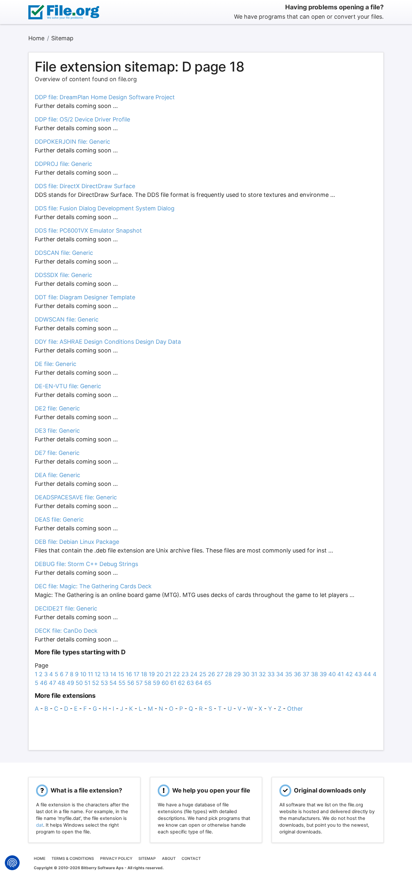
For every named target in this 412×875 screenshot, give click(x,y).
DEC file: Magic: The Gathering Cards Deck (93, 586)
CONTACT (191, 858)
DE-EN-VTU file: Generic (68, 386)
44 (367, 674)
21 (168, 674)
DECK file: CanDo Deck (66, 630)
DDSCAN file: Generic (64, 252)
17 (136, 674)
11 (90, 674)
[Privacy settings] (12, 862)
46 (43, 682)
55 (122, 682)
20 (160, 674)
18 (144, 674)
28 (228, 674)
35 (288, 674)
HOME (39, 858)
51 (87, 682)
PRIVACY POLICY (116, 858)
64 (199, 682)
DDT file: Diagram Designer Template (85, 297)
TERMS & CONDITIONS (73, 858)
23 (185, 674)
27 (220, 674)
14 (113, 674)
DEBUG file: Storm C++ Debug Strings (86, 564)
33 (271, 674)
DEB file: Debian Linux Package (77, 541)
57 (139, 682)
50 (79, 682)
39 (323, 674)
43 (358, 674)
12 (98, 674)
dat (39, 825)
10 (83, 674)
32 (262, 674)
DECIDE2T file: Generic (66, 608)
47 (52, 682)
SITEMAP (147, 858)
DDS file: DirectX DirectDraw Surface (85, 186)
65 (207, 682)
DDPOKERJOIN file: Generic (72, 141)
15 (121, 674)
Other (295, 708)
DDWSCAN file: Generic (66, 319)
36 (297, 674)
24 (194, 674)
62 (181, 682)
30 (245, 674)
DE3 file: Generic (57, 430)
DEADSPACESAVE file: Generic (76, 497)
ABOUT (169, 858)
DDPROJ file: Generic (63, 163)
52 (95, 682)
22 (176, 674)
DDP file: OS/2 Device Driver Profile (82, 119)
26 (211, 674)
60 (165, 682)
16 (129, 674)
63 (190, 682)
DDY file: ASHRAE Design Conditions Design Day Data (108, 341)
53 (104, 682)
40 (332, 674)
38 (314, 674)
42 (349, 674)
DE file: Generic (55, 364)
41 (340, 674)
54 (113, 682)
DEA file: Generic (57, 475)
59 (156, 682)
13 (105, 674)
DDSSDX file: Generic (63, 275)
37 (306, 674)
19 (152, 674)
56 (130, 682)
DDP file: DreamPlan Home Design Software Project (105, 97)
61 (173, 682)
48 (61, 682)
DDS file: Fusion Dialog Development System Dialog (104, 208)
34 (280, 674)
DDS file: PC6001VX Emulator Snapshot (88, 230)
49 (70, 682)
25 (202, 674)
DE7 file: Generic (57, 452)
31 (254, 674)
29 (237, 674)
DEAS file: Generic (59, 519)
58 (147, 682)
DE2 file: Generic (57, 408)
